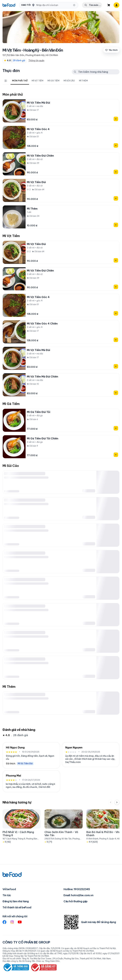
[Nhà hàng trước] (110, 802)
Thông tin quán (36, 60)
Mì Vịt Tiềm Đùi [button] (25, 763)
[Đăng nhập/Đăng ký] (116, 5)
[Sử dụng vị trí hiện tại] (74, 5)
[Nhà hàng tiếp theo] (116, 802)
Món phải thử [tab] (19, 80)
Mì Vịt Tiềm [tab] (37, 80)
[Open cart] (108, 5)
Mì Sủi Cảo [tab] (69, 80)
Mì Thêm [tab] (83, 80)
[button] (48, 5)
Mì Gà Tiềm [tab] (53, 80)
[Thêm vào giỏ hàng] (116, 119)
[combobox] (53, 5)
